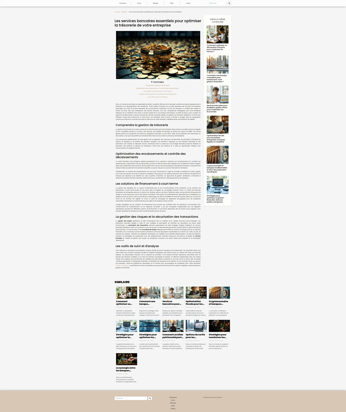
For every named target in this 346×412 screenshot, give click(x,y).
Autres (188, 3)
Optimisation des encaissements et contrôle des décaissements (157, 88)
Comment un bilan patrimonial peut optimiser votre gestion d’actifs (172, 338)
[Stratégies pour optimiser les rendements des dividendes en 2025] (149, 326)
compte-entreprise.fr (122, 265)
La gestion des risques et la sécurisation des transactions (157, 94)
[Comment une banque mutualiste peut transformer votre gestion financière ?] (218, 64)
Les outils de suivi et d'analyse (157, 97)
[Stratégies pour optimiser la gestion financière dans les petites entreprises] (218, 185)
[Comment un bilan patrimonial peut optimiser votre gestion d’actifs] (173, 326)
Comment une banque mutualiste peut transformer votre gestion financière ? (217, 78)
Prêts (172, 3)
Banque (155, 3)
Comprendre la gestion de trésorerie (157, 85)
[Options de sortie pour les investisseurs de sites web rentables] (196, 326)
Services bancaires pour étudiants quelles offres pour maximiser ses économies (217, 108)
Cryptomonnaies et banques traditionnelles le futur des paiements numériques (217, 168)
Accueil (117, 12)
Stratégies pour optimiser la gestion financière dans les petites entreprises (215, 199)
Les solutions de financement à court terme (157, 91)
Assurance (122, 3)
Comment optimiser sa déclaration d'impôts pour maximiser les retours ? (217, 48)
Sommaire (158, 82)
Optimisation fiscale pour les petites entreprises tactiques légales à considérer (216, 138)
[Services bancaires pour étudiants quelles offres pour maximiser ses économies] (218, 94)
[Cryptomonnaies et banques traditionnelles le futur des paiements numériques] (218, 154)
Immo (139, 3)
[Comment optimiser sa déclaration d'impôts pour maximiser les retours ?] (218, 34)
